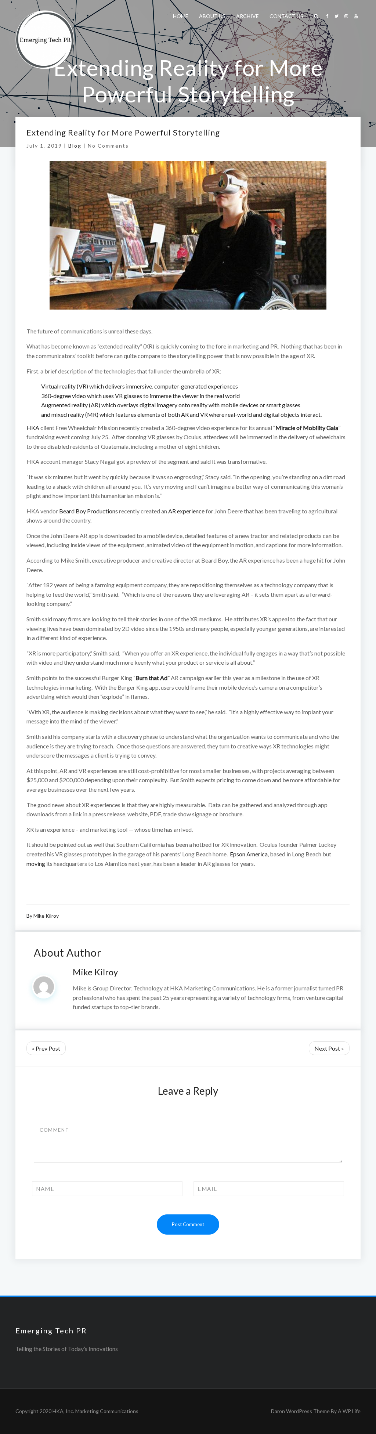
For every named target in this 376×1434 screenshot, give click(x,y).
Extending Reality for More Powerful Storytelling (123, 132)
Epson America (249, 853)
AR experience (186, 511)
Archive (247, 16)
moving (35, 863)
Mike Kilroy (46, 916)
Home (180, 16)
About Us (212, 16)
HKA (32, 427)
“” (306, 427)
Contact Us (286, 16)
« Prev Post (46, 1048)
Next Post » (329, 1048)
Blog (75, 145)
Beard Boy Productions (88, 511)
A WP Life (349, 1411)
